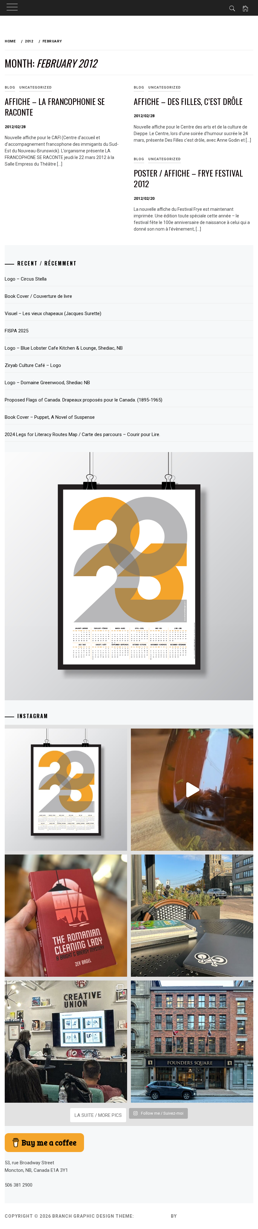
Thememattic (196, 1216)
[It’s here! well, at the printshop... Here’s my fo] (66, 790)
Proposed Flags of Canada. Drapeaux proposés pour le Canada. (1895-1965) (83, 400)
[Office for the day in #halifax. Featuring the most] (192, 1041)
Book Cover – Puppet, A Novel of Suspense (50, 417)
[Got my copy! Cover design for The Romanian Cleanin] (66, 916)
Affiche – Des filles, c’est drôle (188, 101)
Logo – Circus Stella (26, 279)
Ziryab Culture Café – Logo (33, 365)
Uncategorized (35, 87)
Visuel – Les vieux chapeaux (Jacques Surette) (53, 313)
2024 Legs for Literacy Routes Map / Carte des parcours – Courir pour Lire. (82, 434)
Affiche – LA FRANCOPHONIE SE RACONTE (55, 106)
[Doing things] (192, 790)
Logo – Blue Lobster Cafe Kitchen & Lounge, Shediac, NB (64, 348)
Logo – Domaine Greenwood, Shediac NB (47, 382)
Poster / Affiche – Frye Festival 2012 (188, 178)
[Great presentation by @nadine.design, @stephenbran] (66, 1041)
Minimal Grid (152, 1216)
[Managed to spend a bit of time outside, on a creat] (192, 916)
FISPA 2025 (16, 331)
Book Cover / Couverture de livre (38, 296)
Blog (139, 87)
